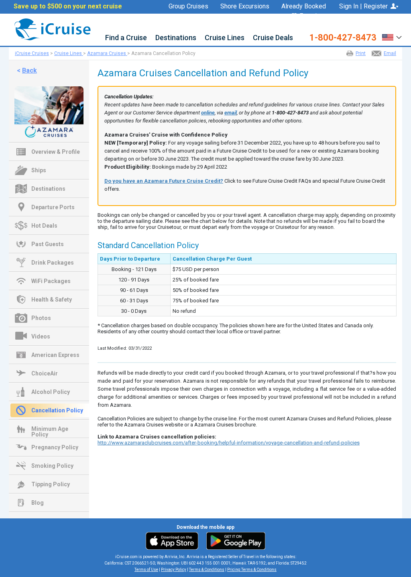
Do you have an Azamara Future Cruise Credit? (163, 181)
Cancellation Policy (57, 410)
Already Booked (303, 6)
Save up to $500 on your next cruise (68, 6)
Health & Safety (51, 299)
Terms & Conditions (206, 569)
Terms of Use (146, 569)
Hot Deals (44, 225)
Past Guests (47, 244)
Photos (41, 318)
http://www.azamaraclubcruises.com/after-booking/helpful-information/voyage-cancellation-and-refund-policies (229, 443)
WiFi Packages (51, 281)
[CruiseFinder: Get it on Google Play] (234, 540)
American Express (55, 355)
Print (361, 53)
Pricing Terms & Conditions (252, 569)
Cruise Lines (224, 38)
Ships (38, 170)
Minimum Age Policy (49, 430)
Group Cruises (188, 6)
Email (390, 53)
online (208, 113)
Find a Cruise (126, 38)
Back (29, 70)
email (230, 113)
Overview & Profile (55, 152)
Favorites (312, 16)
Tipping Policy (50, 484)
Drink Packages (52, 262)
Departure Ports (53, 207)
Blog (37, 503)
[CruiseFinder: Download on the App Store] (174, 540)
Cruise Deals (273, 38)
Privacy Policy (173, 569)
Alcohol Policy (50, 392)
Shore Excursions (244, 6)
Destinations (175, 38)
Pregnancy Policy (54, 447)
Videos (40, 336)
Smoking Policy (52, 466)
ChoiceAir (44, 373)
